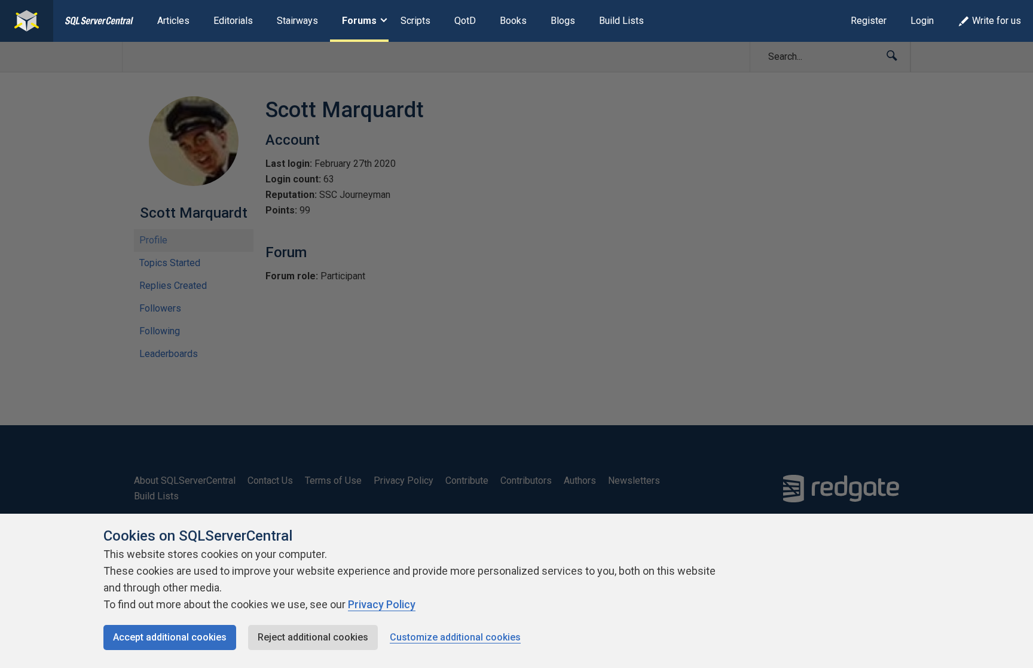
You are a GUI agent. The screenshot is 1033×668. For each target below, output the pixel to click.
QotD (465, 20)
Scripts (415, 20)
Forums (359, 20)
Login (922, 20)
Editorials (233, 20)
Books (513, 20)
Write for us (996, 20)
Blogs (563, 20)
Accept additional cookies (170, 637)
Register (869, 20)
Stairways (297, 20)
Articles (173, 20)
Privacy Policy (381, 604)
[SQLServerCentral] (26, 21)
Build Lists (621, 20)
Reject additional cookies (313, 637)
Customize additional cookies (455, 637)
